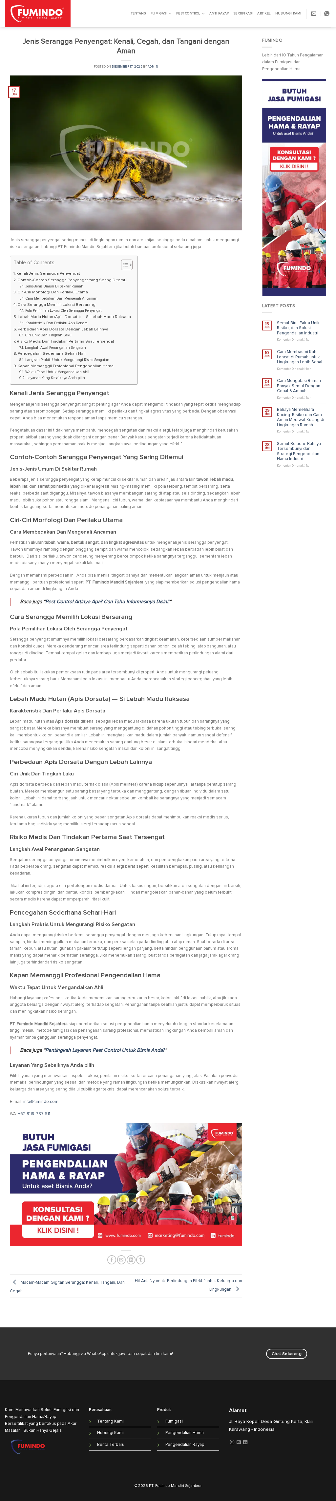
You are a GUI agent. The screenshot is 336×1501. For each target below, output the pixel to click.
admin (153, 67)
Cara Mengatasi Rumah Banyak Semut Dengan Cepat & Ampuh (299, 385)
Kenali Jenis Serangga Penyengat (48, 273)
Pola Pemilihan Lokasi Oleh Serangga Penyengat (63, 310)
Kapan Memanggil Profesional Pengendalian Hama (66, 366)
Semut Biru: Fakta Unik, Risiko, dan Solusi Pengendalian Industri (299, 328)
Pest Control (188, 13)
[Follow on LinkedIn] (245, 1442)
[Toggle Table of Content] (123, 264)
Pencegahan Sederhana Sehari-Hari (52, 353)
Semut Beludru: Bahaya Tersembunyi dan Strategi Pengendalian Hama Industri (299, 451)
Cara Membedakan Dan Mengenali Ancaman (61, 298)
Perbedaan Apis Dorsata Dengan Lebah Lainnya (63, 329)
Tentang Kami (110, 1421)
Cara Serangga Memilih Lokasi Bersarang (56, 304)
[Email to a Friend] (121, 1259)
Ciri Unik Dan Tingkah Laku (48, 335)
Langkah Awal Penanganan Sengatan (55, 348)
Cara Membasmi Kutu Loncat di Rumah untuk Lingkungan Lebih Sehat (300, 357)
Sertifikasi (243, 13)
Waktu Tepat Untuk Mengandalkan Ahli (57, 372)
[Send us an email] (239, 1442)
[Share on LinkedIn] (131, 1259)
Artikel (263, 13)
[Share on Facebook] (111, 1259)
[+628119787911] (327, 13)
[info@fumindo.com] (314, 13)
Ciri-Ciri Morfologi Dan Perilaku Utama (52, 292)
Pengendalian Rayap (184, 1444)
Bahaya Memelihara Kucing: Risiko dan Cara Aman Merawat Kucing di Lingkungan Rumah (300, 417)
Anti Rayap (219, 13)
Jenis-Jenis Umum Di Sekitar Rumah (54, 286)
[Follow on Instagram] (232, 1442)
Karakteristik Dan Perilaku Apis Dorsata (56, 323)
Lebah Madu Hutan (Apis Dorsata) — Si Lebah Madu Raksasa (74, 316)
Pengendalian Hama (184, 1432)
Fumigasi (159, 13)
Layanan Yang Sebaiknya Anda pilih (56, 378)
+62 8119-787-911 (34, 1113)
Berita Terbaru (110, 1444)
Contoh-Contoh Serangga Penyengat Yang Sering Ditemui (72, 280)
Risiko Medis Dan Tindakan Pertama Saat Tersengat (65, 341)
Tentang (138, 13)
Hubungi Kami (288, 13)
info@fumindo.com (40, 1101)
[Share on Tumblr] (140, 1259)
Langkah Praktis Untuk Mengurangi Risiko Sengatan (67, 360)
